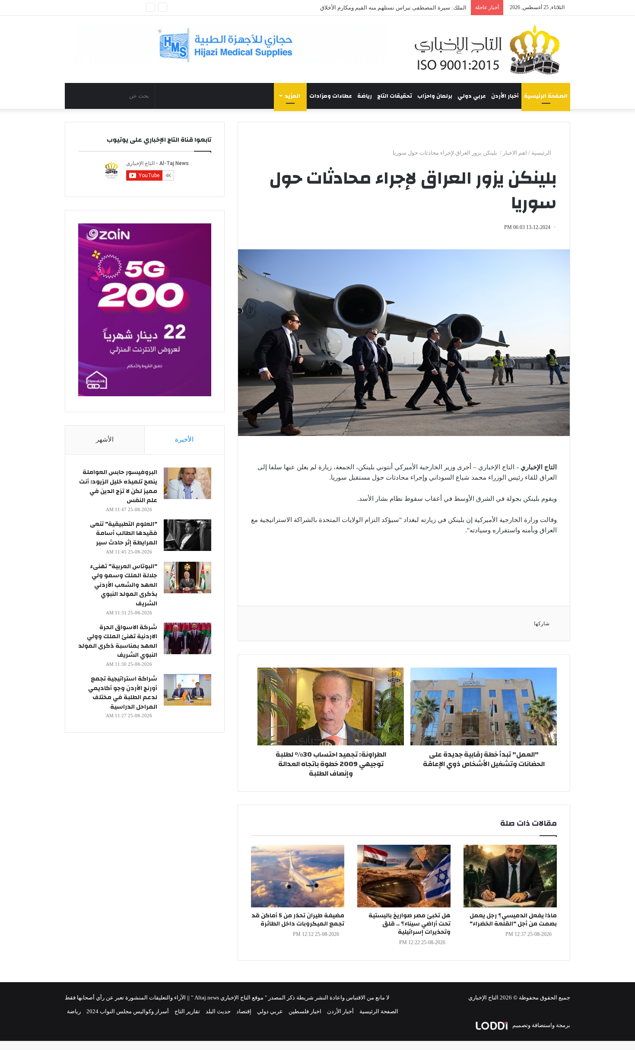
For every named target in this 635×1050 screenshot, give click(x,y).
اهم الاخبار (515, 153)
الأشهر (105, 439)
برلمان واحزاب (434, 96)
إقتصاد (243, 1011)
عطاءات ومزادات (330, 96)
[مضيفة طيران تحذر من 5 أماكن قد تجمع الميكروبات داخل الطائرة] (297, 876)
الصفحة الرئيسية (546, 96)
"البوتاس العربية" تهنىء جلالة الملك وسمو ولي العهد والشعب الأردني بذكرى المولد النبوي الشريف (123, 585)
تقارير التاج (187, 1011)
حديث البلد (218, 1011)
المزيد (292, 96)
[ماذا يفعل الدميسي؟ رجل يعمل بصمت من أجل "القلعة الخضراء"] (510, 876)
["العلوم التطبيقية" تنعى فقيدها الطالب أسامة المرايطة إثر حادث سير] (187, 535)
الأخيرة (184, 439)
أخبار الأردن (505, 96)
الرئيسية (541, 153)
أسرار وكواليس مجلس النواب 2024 (127, 1011)
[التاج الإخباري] (490, 49)
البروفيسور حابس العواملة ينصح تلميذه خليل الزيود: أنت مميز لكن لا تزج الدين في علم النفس (118, 486)
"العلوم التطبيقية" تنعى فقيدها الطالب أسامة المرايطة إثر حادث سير (123, 533)
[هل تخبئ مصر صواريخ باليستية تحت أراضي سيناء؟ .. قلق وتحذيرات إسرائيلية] (404, 876)
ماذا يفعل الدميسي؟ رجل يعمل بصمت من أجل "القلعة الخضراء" (513, 919)
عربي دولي (471, 96)
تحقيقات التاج (394, 96)
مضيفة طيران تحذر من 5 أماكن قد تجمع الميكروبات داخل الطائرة (297, 919)
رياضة (364, 96)
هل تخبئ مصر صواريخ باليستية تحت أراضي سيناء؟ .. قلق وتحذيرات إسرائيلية (409, 924)
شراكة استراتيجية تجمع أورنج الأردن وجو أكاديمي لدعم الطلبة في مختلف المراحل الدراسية (122, 693)
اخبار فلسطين (305, 1011)
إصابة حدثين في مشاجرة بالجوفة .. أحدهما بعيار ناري (406, 7)
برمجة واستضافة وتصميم (540, 1025)
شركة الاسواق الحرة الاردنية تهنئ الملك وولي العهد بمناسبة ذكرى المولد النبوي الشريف (117, 641)
